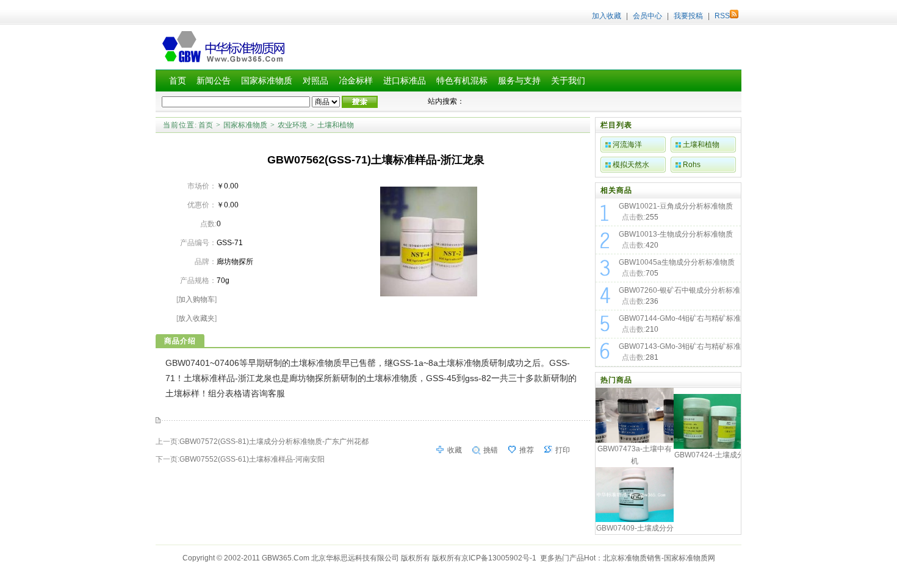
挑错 (490, 450)
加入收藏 (606, 16)
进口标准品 (404, 80)
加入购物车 (196, 299)
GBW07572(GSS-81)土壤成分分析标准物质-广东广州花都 (274, 441)
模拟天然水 (631, 164)
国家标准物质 (266, 80)
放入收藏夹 (196, 318)
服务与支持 (519, 80)
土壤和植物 (335, 125)
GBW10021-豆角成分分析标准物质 (676, 206)
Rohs (692, 164)
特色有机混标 (462, 80)
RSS (722, 16)
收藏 (454, 450)
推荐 (526, 450)
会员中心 (647, 16)
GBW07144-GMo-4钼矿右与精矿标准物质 (680, 319)
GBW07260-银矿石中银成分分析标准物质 (679, 291)
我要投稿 (688, 16)
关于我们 (568, 80)
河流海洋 (627, 144)
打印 (562, 450)
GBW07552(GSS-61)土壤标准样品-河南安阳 (252, 459)
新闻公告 (213, 80)
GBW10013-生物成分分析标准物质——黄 (676, 235)
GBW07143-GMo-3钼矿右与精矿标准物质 (680, 347)
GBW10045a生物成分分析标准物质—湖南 (677, 263)
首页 (177, 80)
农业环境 (292, 125)
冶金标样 (356, 80)
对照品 (315, 80)
